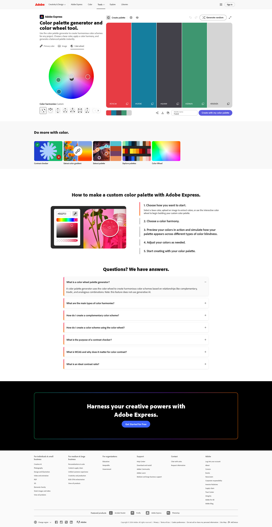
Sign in (229, 4)
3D (35, 483)
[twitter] (66, 522)
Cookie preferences (178, 522)
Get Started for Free (135, 424)
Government (107, 469)
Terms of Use (165, 522)
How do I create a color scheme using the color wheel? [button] (95, 327)
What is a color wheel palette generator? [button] (88, 282)
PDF (35, 479)
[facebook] (56, 522)
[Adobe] (40, 4)
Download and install (144, 465)
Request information (178, 465)
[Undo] (190, 17)
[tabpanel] (71, 83)
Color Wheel (157, 163)
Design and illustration (42, 472)
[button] (221, 4)
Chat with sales (176, 461)
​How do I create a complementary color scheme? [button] (92, 315)
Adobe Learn (141, 473)
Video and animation (41, 476)
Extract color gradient (72, 163)
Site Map (223, 522)
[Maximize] (230, 17)
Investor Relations (211, 484)
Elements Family (40, 487)
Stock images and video (42, 491)
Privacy (156, 522)
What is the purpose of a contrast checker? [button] (89, 339)
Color (90, 4)
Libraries (124, 4)
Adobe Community (143, 469)
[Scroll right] (98, 110)
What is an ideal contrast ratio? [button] (82, 364)
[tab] (47, 46)
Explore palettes (129, 163)
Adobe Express (76, 4)
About (207, 465)
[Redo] (196, 17)
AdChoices (234, 522)
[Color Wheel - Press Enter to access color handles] (71, 76)
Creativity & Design (56, 4)
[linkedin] (71, 522)
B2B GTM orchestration (76, 479)
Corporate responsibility (213, 481)
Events (207, 473)
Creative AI (38, 464)
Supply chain (209, 488)
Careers (208, 469)
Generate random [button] (215, 17)
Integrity (208, 496)
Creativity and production (77, 476)
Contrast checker (41, 163)
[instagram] (61, 522)
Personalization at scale (76, 464)
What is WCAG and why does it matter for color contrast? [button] (96, 351)
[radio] (43, 110)
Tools (100, 4)
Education (106, 461)
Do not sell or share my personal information (202, 522)
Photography (38, 468)
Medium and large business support (149, 477)
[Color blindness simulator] (137, 17)
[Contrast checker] (131, 17)
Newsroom (209, 477)
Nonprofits (106, 465)
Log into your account (212, 461)
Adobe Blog (209, 503)
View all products (40, 495)
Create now (48, 151)
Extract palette (99, 163)
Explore (113, 4)
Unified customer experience (78, 472)
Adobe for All (209, 500)
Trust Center (209, 492)
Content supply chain (75, 468)
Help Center (141, 461)
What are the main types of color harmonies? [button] (90, 303)
